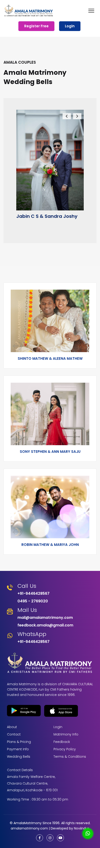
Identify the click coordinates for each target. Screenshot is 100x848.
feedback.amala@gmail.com (45, 625)
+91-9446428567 (33, 593)
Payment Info (18, 749)
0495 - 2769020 (32, 601)
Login (70, 26)
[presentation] (67, 116)
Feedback (61, 741)
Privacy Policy (64, 749)
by (71, 828)
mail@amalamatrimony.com (45, 617)
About (12, 727)
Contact (14, 734)
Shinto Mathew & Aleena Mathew (50, 358)
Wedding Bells (18, 756)
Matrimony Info (65, 734)
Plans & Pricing (19, 741)
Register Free (36, 26)
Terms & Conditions (69, 756)
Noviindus (81, 828)
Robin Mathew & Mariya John (50, 544)
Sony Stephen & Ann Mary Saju (50, 451)
